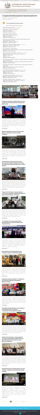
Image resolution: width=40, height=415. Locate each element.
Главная (6, 9)
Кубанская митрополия (12, 9)
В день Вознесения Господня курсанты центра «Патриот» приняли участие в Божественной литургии (13, 370)
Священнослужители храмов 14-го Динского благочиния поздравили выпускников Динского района (13, 280)
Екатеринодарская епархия (22, 9)
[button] (37, 9)
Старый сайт (11, 0)
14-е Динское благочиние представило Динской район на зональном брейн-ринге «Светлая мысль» (12, 222)
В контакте (22, 52)
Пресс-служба (5, 147)
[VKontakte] (35, 0)
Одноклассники (15, 28)
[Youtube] (37, 0)
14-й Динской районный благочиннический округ (23, 14)
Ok (20, 413)
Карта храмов (16, 0)
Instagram (18, 27)
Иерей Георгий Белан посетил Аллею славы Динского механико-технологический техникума (13, 133)
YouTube (11, 28)
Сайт (15, 27)
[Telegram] (34, 0)
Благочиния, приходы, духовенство (10, 14)
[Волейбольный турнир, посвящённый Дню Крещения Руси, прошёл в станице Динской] (11, 93)
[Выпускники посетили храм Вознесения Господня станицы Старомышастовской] (14, 260)
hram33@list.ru (8, 56)
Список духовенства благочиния (14, 23)
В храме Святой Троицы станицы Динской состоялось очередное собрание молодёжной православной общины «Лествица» (13, 193)
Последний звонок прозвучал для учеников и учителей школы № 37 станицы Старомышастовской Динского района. (13, 309)
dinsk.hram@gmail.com (8, 19)
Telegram (25, 52)
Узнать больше (4, 128)
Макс (19, 28)
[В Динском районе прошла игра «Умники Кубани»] (24, 95)
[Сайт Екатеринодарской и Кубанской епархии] (20, 5)
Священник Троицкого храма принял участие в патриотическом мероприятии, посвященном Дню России (13, 103)
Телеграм (7, 28)
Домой (3, 14)
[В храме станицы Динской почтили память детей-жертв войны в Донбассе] (33, 95)
